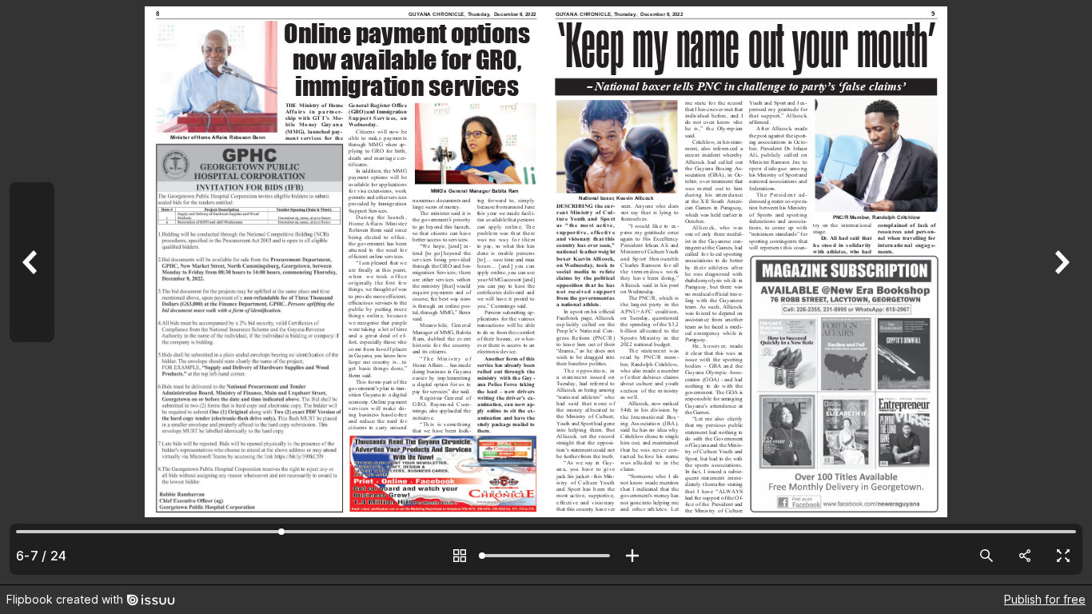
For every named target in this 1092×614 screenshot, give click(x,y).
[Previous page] (32, 292)
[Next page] (1060, 292)
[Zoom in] (632, 556)
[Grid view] (460, 556)
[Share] (1025, 556)
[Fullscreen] (1063, 556)
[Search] (986, 556)
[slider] (546, 556)
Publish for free (1045, 599)
